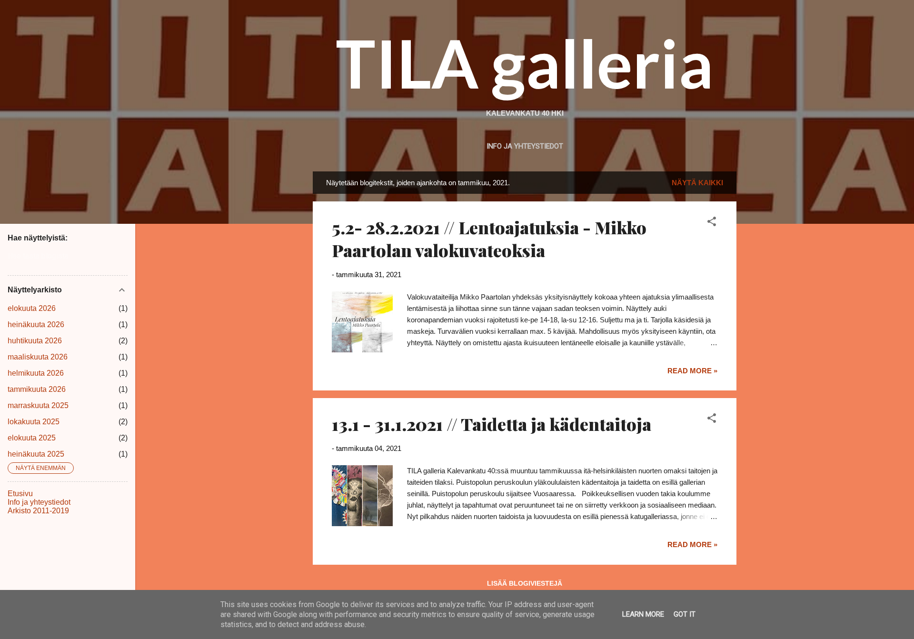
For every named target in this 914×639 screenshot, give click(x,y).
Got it (684, 614)
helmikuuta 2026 (36, 373)
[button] (711, 223)
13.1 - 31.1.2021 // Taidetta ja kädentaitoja (491, 423)
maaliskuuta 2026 (38, 357)
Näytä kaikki (697, 183)
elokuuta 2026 (32, 308)
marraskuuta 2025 (38, 405)
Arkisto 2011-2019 (38, 511)
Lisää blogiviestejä (524, 583)
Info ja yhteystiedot (525, 146)
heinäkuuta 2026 (36, 324)
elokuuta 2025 (32, 438)
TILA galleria (525, 63)
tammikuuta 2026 (37, 389)
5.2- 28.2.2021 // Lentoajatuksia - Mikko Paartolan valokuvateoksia (489, 238)
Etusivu (20, 493)
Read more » (692, 371)
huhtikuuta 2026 (35, 341)
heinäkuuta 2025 (36, 454)
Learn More (643, 614)
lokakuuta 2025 (34, 422)
